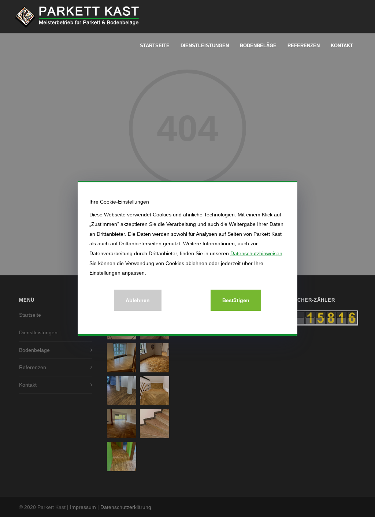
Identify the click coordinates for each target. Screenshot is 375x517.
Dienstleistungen (205, 45)
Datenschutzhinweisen (256, 253)
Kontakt (342, 45)
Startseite (155, 45)
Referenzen (303, 45)
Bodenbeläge (258, 45)
